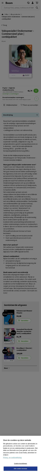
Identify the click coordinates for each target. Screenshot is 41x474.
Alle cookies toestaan (20, 468)
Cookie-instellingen (20, 463)
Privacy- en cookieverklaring (12, 457)
